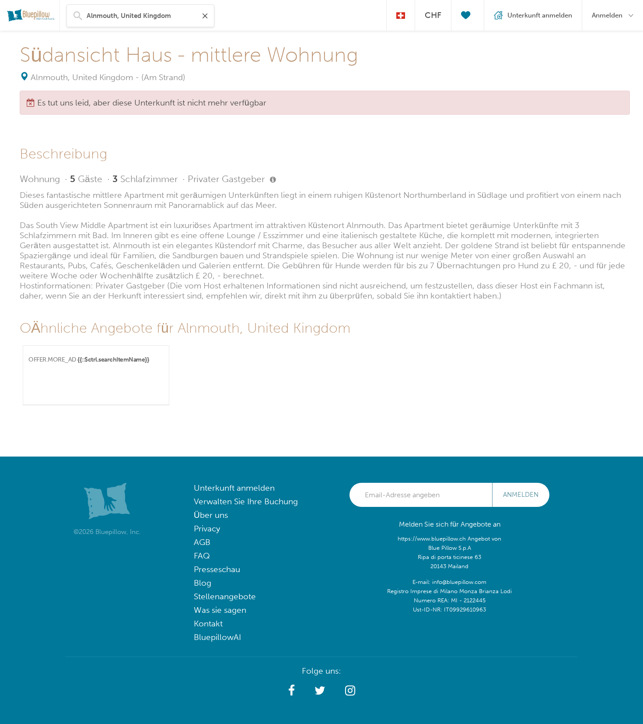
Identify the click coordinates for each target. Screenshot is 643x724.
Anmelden (520, 495)
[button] (291, 691)
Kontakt (208, 624)
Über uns (211, 515)
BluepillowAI (217, 637)
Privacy (207, 529)
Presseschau (217, 569)
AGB (202, 542)
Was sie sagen (220, 610)
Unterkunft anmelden (234, 488)
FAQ (202, 556)
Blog (202, 583)
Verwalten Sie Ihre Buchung (246, 501)
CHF (433, 15)
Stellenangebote (225, 596)
